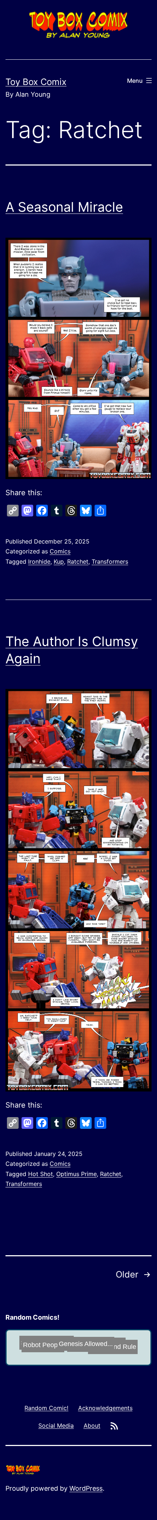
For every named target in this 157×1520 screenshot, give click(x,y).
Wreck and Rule (123, 1339)
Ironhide (39, 561)
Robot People (34, 1347)
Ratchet (77, 561)
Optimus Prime (76, 1174)
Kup (59, 561)
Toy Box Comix (35, 82)
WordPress (86, 1488)
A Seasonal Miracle (64, 207)
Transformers (110, 561)
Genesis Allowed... (76, 1345)
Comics (60, 551)
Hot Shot (40, 1174)
